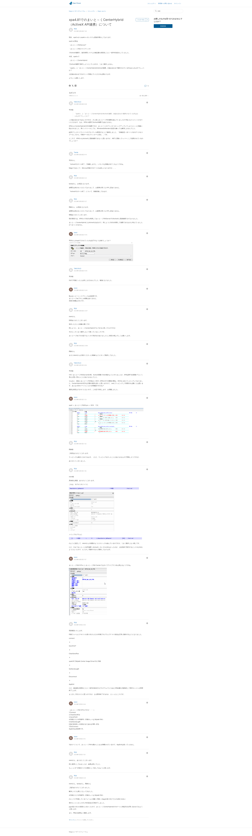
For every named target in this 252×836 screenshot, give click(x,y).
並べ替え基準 (144, 95)
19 (148, 86)
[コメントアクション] (147, 102)
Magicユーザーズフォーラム (77, 11)
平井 (75, 29)
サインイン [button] (177, 3)
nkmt (75, 232)
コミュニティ (151, 3)
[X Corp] (73, 86)
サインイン (72, 820)
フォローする (140, 19)
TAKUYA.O (77, 102)
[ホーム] (75, 4)
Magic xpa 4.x (102, 11)
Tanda (76, 152)
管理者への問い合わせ (165, 3)
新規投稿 (163, 26)
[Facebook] (70, 86)
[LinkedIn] (75, 86)
